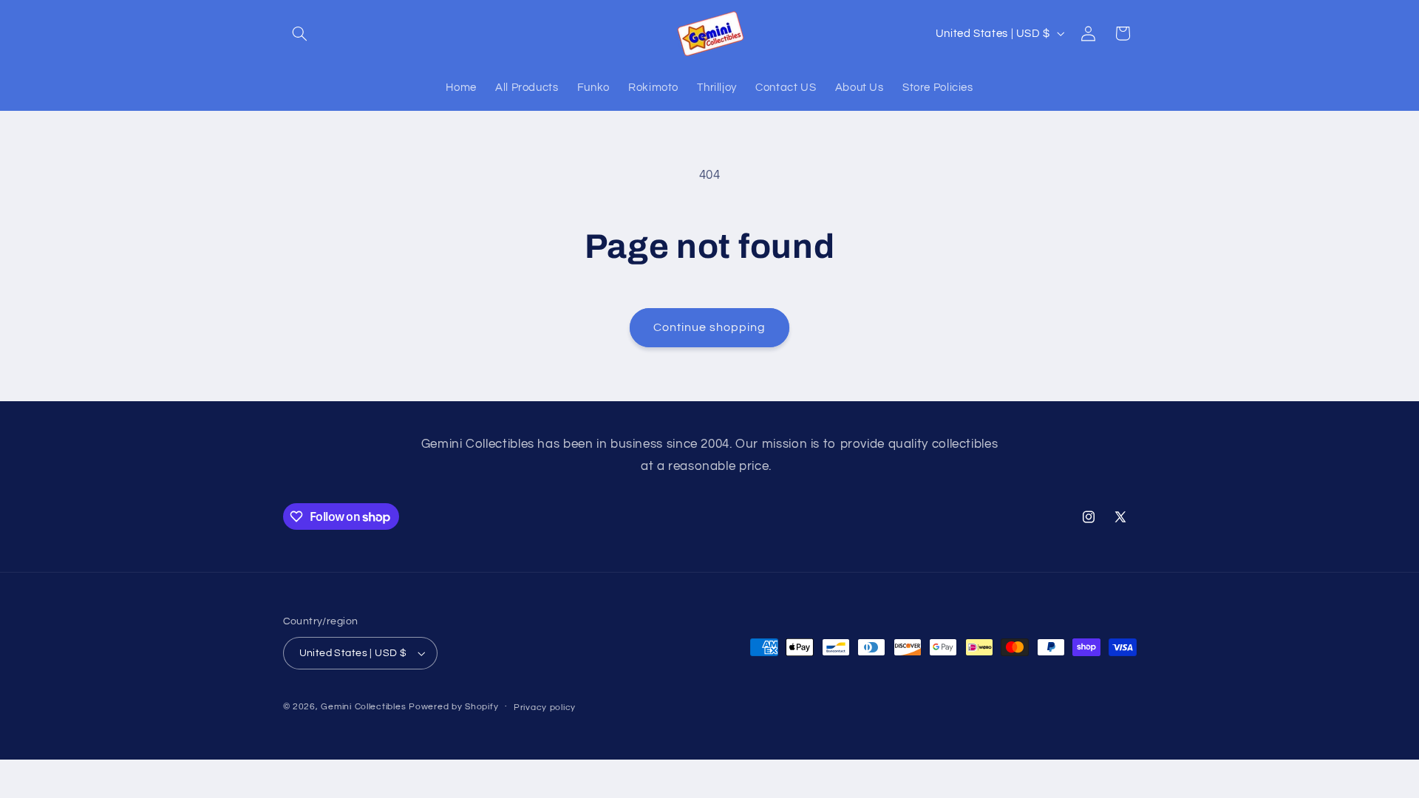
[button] (300, 33)
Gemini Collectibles (363, 707)
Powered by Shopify (453, 707)
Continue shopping (709, 327)
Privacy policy (545, 707)
